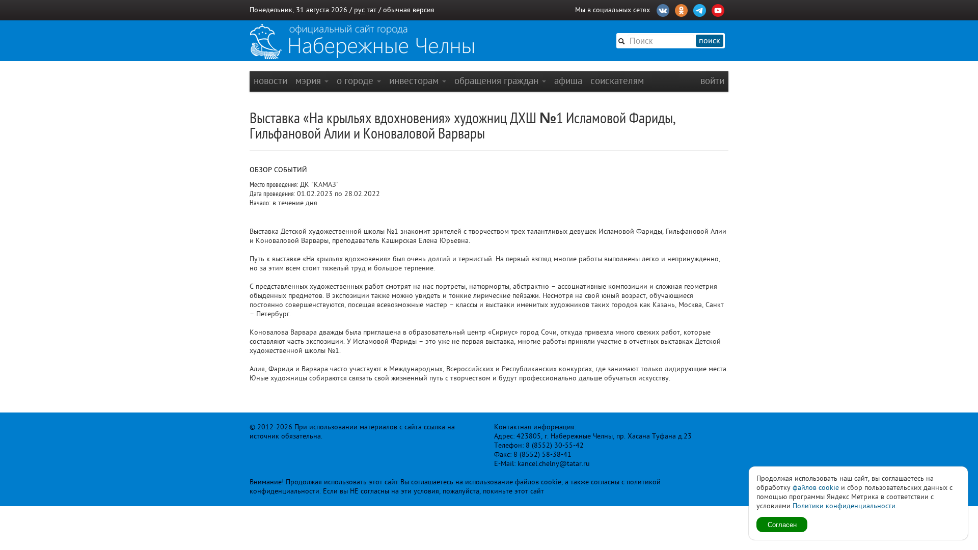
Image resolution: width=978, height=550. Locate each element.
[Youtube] (718, 9)
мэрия (309, 80)
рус (359, 10)
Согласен (782, 524)
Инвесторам (415, 80)
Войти (712, 80)
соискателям (617, 80)
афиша (568, 80)
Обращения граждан (497, 80)
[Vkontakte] (663, 9)
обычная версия (408, 10)
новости (270, 80)
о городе (356, 80)
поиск (709, 40)
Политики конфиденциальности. (845, 506)
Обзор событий (278, 170)
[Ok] (681, 9)
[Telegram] (700, 9)
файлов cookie (816, 487)
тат (371, 10)
